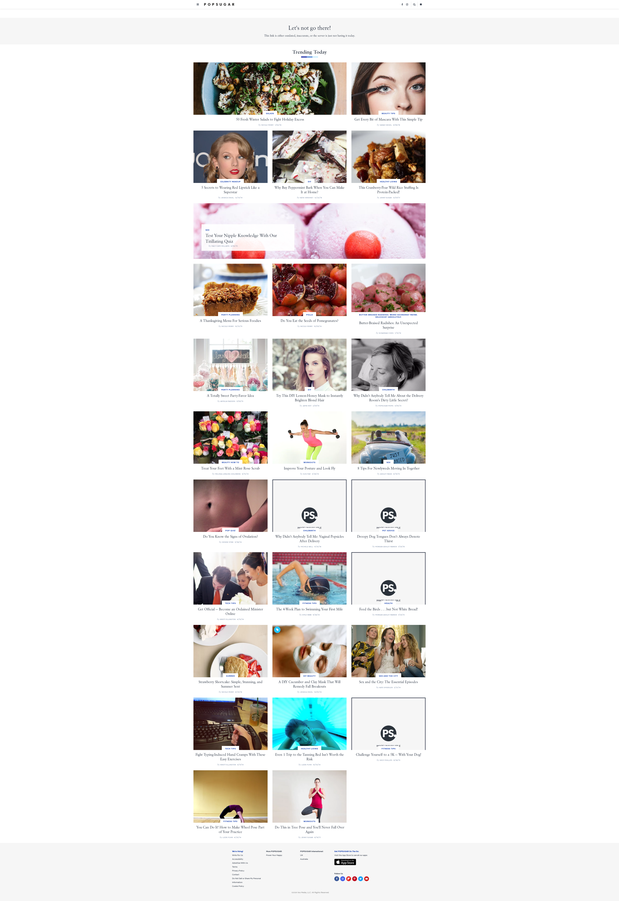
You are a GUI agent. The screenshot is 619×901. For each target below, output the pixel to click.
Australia (304, 859)
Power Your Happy (274, 855)
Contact (235, 874)
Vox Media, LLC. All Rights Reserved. (313, 892)
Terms (234, 867)
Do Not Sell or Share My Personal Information (246, 880)
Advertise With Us (240, 863)
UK (301, 855)
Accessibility (237, 859)
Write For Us (237, 855)
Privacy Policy (238, 871)
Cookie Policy (238, 886)
